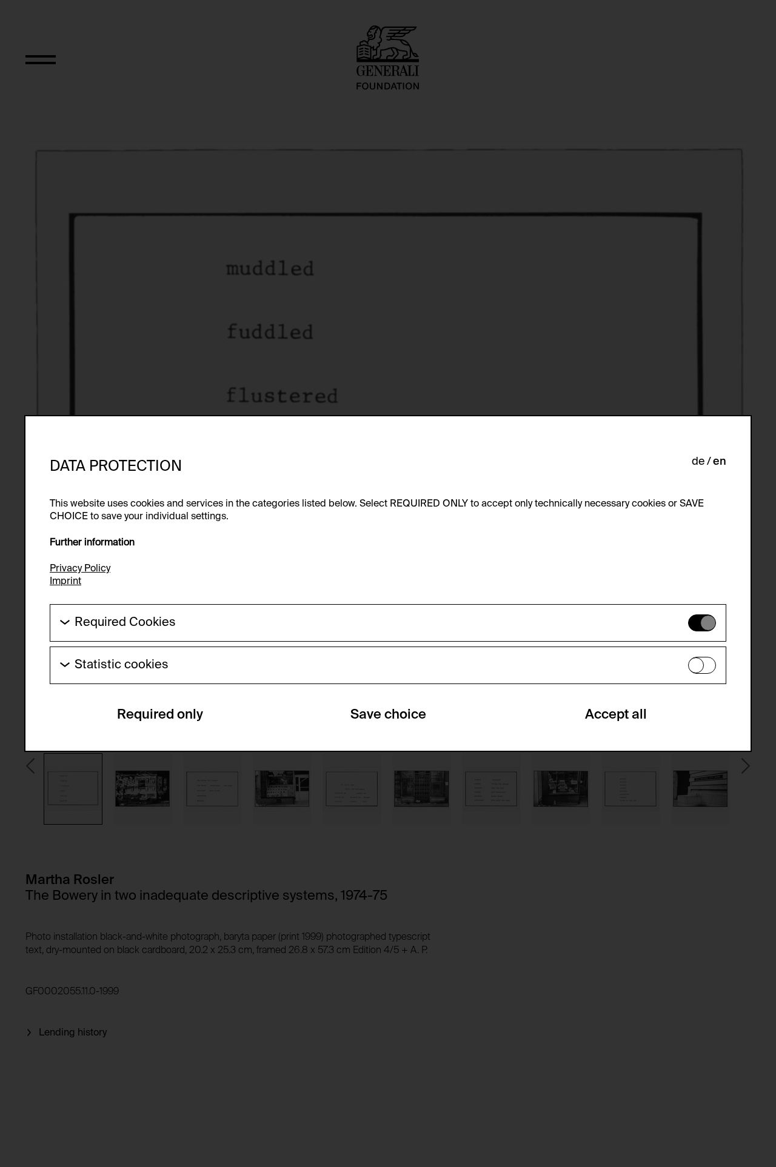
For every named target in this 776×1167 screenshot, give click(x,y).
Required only (160, 715)
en (719, 461)
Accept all (616, 715)
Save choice (388, 715)
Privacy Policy (80, 569)
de (698, 461)
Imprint (65, 582)
